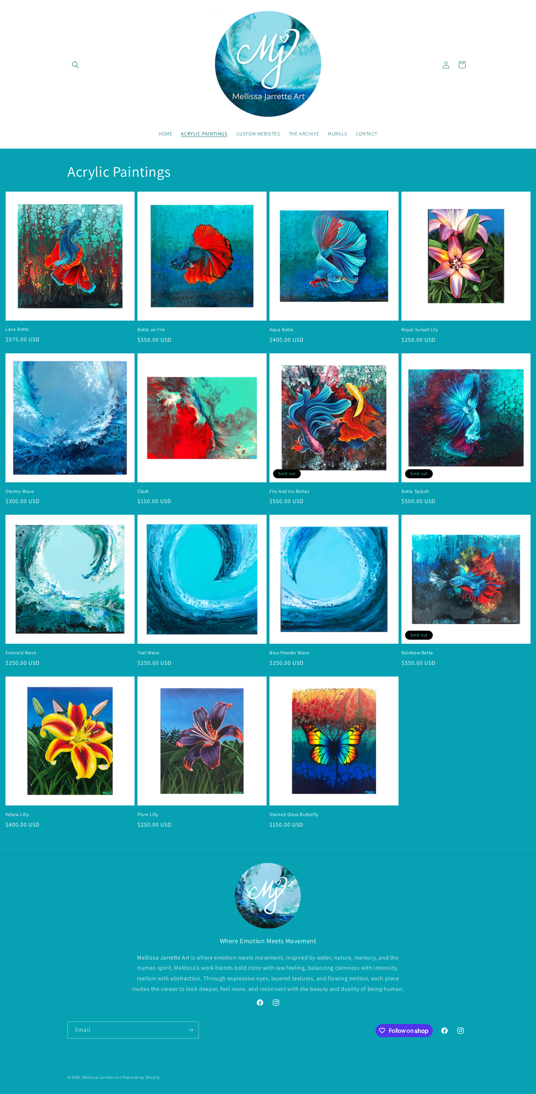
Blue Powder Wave (289, 653)
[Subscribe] (190, 1030)
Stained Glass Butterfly (294, 814)
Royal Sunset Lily (419, 330)
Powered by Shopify (141, 1077)
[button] (75, 65)
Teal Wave (148, 653)
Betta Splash (415, 491)
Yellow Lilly (17, 814)
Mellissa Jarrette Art (102, 1077)
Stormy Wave (19, 491)
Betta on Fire (151, 330)
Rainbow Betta (417, 653)
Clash (143, 491)
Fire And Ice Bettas (289, 491)
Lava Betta (17, 329)
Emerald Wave (20, 653)
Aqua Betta (281, 330)
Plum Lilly (148, 814)
